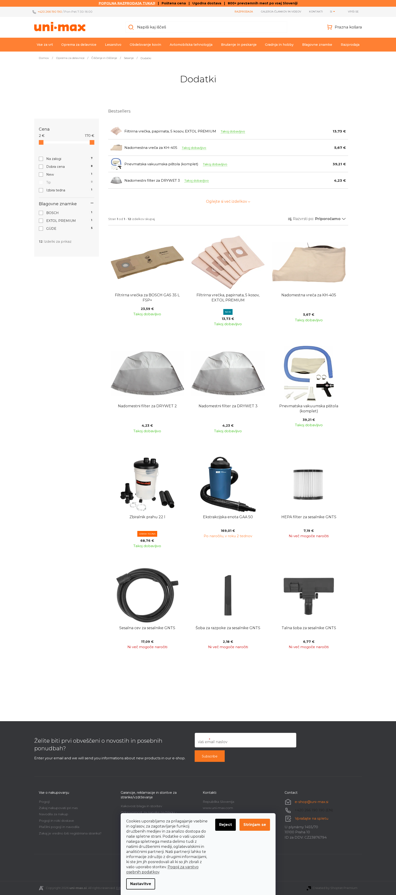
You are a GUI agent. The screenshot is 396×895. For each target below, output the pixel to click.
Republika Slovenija (218, 802)
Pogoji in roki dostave (56, 820)
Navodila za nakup (53, 814)
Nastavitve (140, 884)
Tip (69, 182)
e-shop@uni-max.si (311, 802)
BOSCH (69, 213)
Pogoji (44, 802)
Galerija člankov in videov (281, 11)
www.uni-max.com (218, 808)
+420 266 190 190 (50, 11)
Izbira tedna (69, 190)
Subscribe (210, 756)
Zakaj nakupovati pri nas (58, 808)
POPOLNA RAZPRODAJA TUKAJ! (127, 3)
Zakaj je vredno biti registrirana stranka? (70, 833)
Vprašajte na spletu (311, 818)
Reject (225, 824)
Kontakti (316, 11)
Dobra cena (69, 167)
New (69, 174)
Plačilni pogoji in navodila (59, 827)
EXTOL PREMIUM (69, 221)
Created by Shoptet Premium (335, 888)
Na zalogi (69, 159)
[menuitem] (44, 45)
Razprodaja (244, 11)
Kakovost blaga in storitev (141, 806)
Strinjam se (254, 824)
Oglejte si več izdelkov (226, 201)
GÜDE (69, 229)
